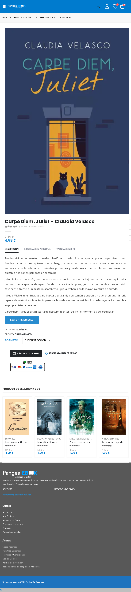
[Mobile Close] (1, 590)
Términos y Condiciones (14, 555)
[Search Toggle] (98, 6)
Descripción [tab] (12, 249)
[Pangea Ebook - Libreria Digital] (17, 6)
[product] (17, 417)
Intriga (105, 439)
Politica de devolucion (13, 563)
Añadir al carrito (28, 353)
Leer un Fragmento (21, 319)
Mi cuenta (7, 512)
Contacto (7, 528)
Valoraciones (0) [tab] (66, 249)
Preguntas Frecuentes (13, 524)
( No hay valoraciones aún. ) (32, 227)
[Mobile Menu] (5, 6)
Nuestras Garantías (12, 551)
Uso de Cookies (10, 559)
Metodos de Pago (11, 520)
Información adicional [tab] (37, 249)
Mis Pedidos (8, 516)
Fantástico (49, 439)
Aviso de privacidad (12, 532)
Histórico (84, 439)
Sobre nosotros (10, 547)
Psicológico (60, 439)
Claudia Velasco (23, 334)
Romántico (22, 330)
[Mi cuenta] (107, 6)
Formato (11, 340)
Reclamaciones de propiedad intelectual (21, 567)
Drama (40, 439)
